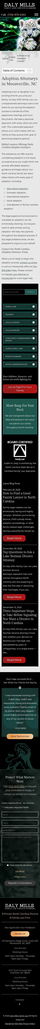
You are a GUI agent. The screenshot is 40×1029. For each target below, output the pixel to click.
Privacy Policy (20, 877)
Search (31, 292)
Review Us (20, 934)
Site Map (19, 1024)
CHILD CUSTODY (12, 322)
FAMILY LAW (10, 307)
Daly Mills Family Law (19, 1016)
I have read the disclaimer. (20, 865)
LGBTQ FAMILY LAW (14, 349)
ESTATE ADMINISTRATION (16, 364)
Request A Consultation (20, 883)
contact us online (28, 262)
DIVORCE (9, 314)
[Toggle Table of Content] (28, 71)
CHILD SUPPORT (12, 330)
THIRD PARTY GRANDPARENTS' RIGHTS (18, 339)
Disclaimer (20, 871)
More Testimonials (20, 736)
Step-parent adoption (17, 188)
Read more (14, 538)
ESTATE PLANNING (13, 356)
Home (5, 58)
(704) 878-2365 (17, 15)
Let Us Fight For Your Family (20, 389)
